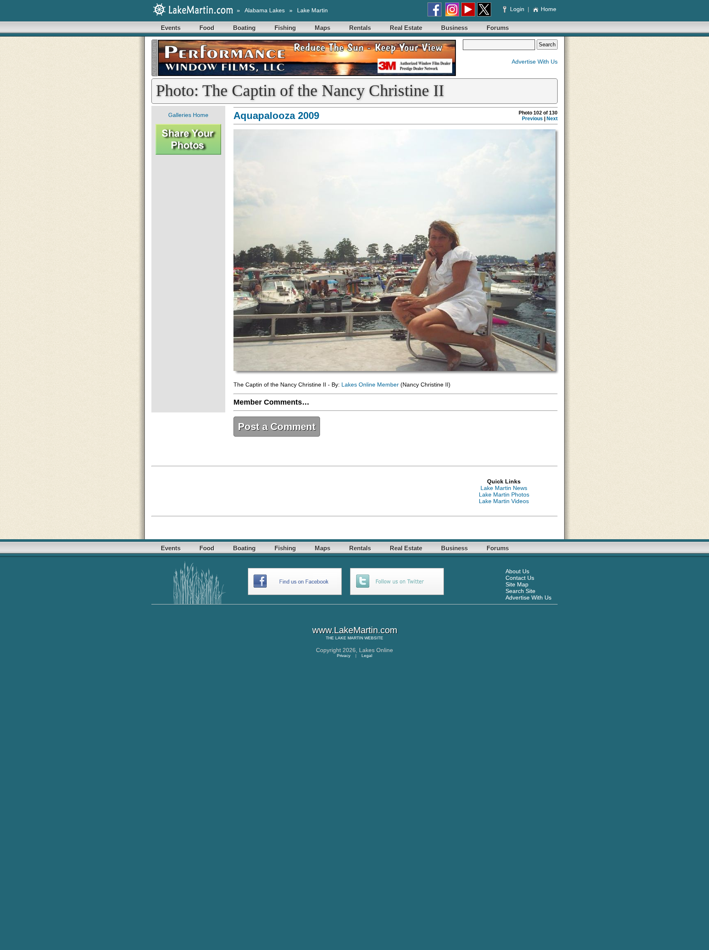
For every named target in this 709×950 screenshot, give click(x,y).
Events (171, 27)
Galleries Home (188, 115)
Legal (366, 655)
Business (454, 27)
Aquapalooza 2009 (276, 115)
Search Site (520, 591)
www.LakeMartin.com (354, 630)
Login (517, 9)
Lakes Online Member (370, 384)
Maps (322, 27)
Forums (498, 27)
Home (548, 9)
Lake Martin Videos (504, 501)
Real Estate (406, 27)
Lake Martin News (503, 488)
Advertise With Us (535, 61)
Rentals (360, 27)
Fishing (285, 27)
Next (552, 118)
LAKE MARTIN (349, 638)
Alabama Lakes (265, 10)
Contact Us (519, 578)
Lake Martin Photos (504, 494)
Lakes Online (376, 650)
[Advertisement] (188, 283)
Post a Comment (277, 426)
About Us (517, 571)
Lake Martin (312, 10)
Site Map (516, 584)
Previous (532, 118)
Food (206, 27)
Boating (244, 27)
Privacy (343, 655)
